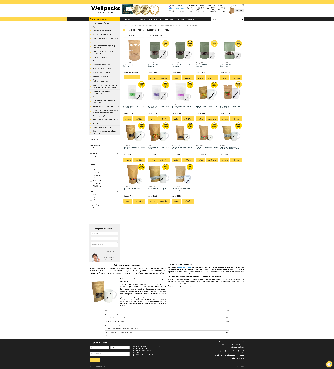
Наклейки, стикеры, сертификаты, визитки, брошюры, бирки (105, 111)
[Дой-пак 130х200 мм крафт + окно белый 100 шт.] (159, 92)
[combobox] (227, 19)
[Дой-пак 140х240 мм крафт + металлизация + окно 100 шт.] (183, 174)
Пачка (95, 148)
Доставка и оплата (167, 19)
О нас (156, 19)
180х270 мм (97, 180)
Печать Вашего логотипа (102, 127)
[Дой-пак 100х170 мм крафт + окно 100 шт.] (134, 133)
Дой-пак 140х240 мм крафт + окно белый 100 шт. (182, 106)
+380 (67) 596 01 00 (217, 10)
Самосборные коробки (101, 72)
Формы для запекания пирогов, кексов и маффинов (105, 81)
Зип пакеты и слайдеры (101, 65)
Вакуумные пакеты (100, 57)
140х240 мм (97, 178)
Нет (94, 208)
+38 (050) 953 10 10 (197, 8)
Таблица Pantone (145, 19)
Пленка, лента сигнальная (102, 97)
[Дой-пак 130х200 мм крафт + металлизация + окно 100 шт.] (159, 174)
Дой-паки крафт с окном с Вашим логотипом (134, 65)
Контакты (180, 19)
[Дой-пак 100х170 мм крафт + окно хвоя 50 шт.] (159, 50)
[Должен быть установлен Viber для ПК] (181, 11)
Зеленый (96, 199)
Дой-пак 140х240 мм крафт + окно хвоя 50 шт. (207, 65)
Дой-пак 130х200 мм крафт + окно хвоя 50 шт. (182, 65)
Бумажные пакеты (100, 27)
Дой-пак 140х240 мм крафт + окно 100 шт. (182, 148)
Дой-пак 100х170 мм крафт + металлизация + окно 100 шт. (229, 148)
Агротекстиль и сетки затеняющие (106, 120)
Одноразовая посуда (100, 76)
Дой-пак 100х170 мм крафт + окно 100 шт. (134, 148)
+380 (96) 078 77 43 (217, 8)
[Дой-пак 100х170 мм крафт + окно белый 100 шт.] (134, 92)
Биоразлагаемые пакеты (102, 34)
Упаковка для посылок (101, 42)
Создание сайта (240, 366)
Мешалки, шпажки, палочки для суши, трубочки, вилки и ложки (105, 86)
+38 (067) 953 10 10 (197, 12)
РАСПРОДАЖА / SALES (101, 23)
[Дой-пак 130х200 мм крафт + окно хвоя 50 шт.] (183, 50)
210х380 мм (97, 186)
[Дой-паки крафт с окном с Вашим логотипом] (134, 50)
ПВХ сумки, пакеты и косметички (105, 38)
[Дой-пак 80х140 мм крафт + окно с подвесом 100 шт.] (231, 92)
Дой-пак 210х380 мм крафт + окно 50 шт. (134, 189)
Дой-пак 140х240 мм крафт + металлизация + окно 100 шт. (181, 189)
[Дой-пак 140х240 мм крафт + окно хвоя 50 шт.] (207, 50)
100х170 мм (97, 172)
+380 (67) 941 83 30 (217, 12)
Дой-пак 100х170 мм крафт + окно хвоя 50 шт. (158, 65)
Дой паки (136, 352)
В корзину (152, 77)
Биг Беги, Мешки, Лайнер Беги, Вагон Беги (104, 102)
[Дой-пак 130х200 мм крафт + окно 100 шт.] (159, 133)
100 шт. (95, 159)
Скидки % (190, 19)
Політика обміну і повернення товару (229, 355)
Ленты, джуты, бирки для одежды (105, 116)
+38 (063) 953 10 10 (197, 10)
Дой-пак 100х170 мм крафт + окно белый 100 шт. (134, 106)
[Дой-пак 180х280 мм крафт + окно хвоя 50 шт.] (231, 50)
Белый (95, 194)
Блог (161, 346)
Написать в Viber (176, 7)
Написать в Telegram (177, 8)
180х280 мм (97, 183)
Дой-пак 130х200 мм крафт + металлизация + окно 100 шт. (157, 189)
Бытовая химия (98, 123)
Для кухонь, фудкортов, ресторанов (101, 92)
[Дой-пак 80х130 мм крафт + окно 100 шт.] (207, 92)
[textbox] (214, 19)
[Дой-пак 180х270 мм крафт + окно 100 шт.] (207, 133)
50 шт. (95, 156)
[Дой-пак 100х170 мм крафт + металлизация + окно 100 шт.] (231, 133)
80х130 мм (96, 167)
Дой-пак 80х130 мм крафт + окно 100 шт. (206, 106)
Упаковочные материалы (102, 68)
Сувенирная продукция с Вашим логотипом (105, 132)
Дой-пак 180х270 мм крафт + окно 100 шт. (207, 148)
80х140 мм (96, 170)
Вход (239, 5)
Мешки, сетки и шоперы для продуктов (103, 52)
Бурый (95, 197)
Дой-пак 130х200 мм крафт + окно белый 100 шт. (158, 106)
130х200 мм (97, 175)
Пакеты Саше (137, 356)
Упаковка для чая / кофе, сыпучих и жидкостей (106, 47)
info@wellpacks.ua (176, 5)
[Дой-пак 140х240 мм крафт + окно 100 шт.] (183, 133)
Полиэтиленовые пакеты (102, 30)
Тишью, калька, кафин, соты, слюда (106, 106)
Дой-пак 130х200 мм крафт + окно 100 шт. (158, 148)
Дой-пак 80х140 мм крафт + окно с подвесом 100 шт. (231, 106)
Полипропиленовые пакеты (103, 61)
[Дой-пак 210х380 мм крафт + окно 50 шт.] (134, 174)
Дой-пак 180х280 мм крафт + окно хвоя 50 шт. (231, 65)
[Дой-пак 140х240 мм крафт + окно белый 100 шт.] (183, 92)
